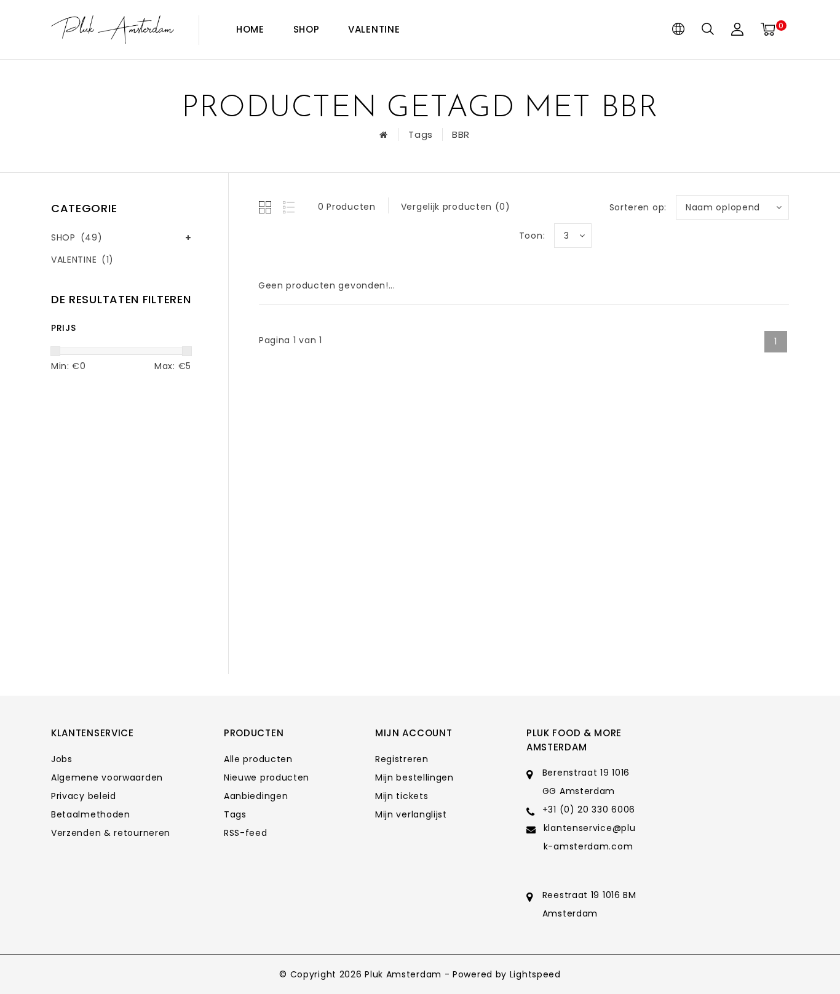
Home (250, 29)
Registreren (402, 759)
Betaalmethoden (90, 814)
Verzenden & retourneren (110, 833)
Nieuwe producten (266, 777)
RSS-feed (245, 833)
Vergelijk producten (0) (455, 207)
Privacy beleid (83, 796)
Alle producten (258, 759)
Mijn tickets (401, 796)
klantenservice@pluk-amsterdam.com (590, 837)
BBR (461, 134)
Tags (420, 134)
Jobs (62, 759)
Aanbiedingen (256, 796)
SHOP (306, 29)
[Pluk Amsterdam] (112, 29)
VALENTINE (374, 29)
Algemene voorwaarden (107, 777)
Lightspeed (535, 974)
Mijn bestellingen (414, 777)
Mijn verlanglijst (411, 814)
